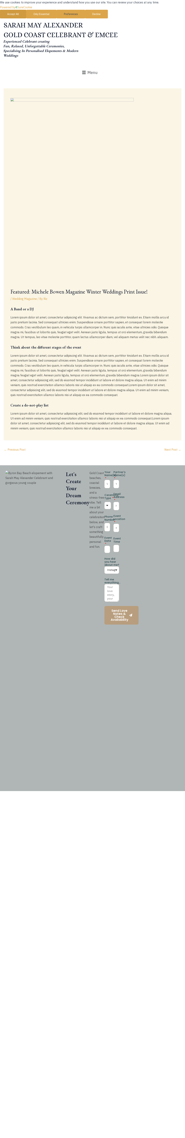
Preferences (71, 14)
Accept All (13, 14)
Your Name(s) (110, 474)
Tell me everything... (112, 581)
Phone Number (109, 518)
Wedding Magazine (24, 299)
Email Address (118, 496)
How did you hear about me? (111, 561)
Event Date (108, 539)
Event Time (117, 540)
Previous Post (14, 449)
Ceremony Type (111, 497)
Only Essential (41, 14)
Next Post (172, 449)
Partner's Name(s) (119, 474)
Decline (96, 14)
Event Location (119, 518)
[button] (90, 72)
